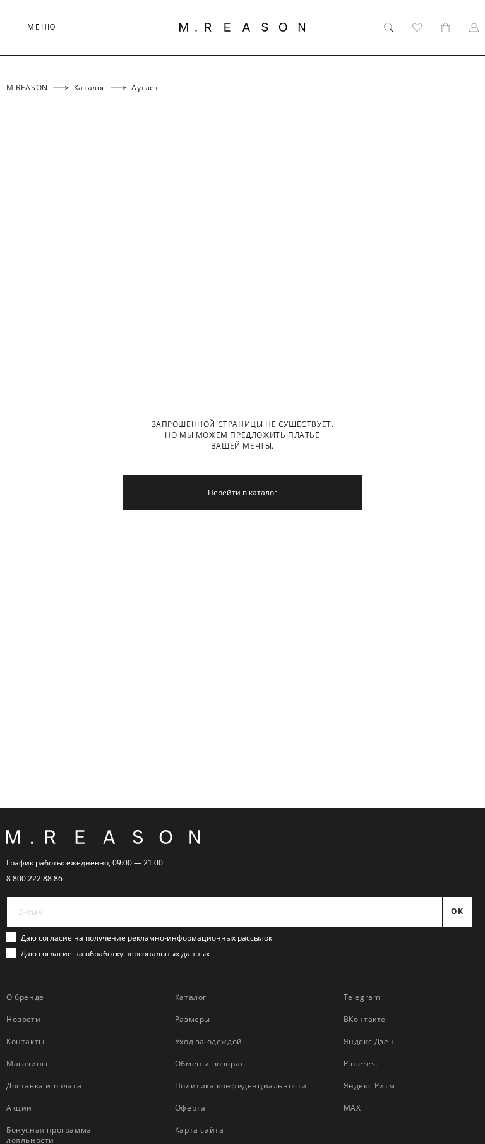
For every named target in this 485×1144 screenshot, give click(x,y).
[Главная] (242, 27)
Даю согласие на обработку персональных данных (115, 953)
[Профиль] (474, 27)
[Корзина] (445, 27)
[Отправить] (461, 104)
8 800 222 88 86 (34, 878)
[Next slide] (458, 788)
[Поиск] (388, 27)
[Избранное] (417, 27)
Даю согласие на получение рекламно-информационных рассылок (146, 937)
